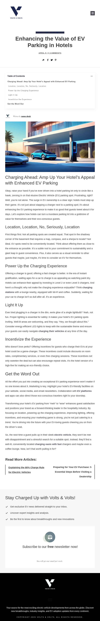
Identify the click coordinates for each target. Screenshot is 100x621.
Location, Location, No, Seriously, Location (27, 86)
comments (54, 53)
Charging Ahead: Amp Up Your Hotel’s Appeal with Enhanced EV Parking (42, 82)
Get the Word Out (16, 104)
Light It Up (12, 95)
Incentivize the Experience (20, 99)
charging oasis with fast (48, 444)
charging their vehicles (51, 331)
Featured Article (46, 33)
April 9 (43, 53)
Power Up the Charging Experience (23, 91)
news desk (26, 116)
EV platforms (84, 391)
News (61, 33)
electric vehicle (62, 435)
